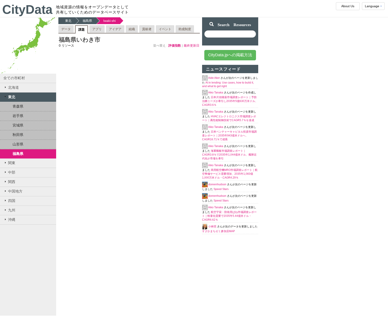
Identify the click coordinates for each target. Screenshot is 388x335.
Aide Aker (214, 77)
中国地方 (15, 191)
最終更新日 (191, 45)
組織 (132, 29)
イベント (165, 29)
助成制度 (185, 29)
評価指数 (175, 45)
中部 (11, 172)
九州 (11, 210)
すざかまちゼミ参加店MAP (218, 231)
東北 (11, 97)
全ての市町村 (14, 78)
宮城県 (18, 125)
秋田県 (18, 135)
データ (66, 29)
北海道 (13, 87)
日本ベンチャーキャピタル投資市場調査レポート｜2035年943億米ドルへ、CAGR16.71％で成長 (229, 135)
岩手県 (18, 116)
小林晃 (212, 226)
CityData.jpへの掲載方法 (230, 55)
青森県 (18, 106)
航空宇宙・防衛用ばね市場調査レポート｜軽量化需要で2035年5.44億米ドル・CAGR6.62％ (229, 216)
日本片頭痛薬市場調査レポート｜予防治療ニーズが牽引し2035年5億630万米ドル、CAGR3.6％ (230, 101)
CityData (27, 9)
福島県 (18, 154)
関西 (11, 182)
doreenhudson (217, 184)
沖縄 (11, 220)
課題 (81, 29)
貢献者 (147, 29)
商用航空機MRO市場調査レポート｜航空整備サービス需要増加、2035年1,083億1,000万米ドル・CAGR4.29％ (230, 173)
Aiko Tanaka (216, 92)
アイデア (115, 29)
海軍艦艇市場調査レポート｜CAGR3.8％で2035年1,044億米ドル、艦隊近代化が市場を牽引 (229, 154)
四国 (11, 201)
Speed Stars (221, 189)
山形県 (18, 144)
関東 (11, 163)
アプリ (97, 29)
